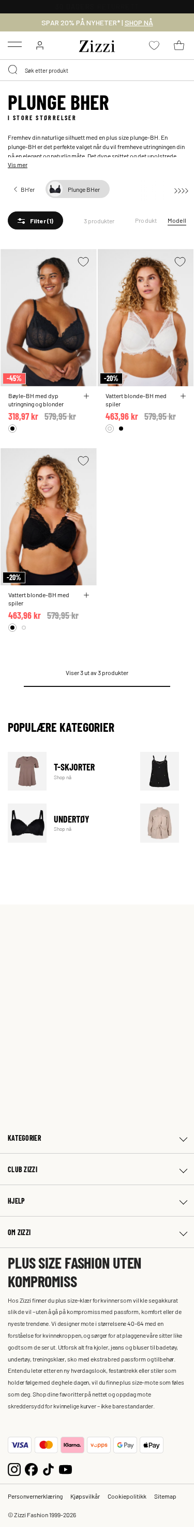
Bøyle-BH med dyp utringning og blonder (36, 399)
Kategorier (24, 1138)
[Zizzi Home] (97, 44)
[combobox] (97, 70)
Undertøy (67, 822)
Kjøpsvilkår (85, 1496)
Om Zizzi (19, 1232)
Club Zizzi (22, 1169)
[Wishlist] (83, 261)
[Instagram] (14, 1468)
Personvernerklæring (35, 1496)
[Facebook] (31, 1468)
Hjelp (16, 1200)
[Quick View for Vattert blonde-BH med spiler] (183, 396)
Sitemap (165, 1496)
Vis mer (17, 164)
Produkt (146, 220)
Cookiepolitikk (127, 1496)
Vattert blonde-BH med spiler (136, 399)
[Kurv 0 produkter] (179, 45)
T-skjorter (67, 771)
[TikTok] (48, 1468)
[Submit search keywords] (13, 70)
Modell (177, 220)
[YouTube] (65, 1468)
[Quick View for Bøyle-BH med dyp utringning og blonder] (86, 396)
